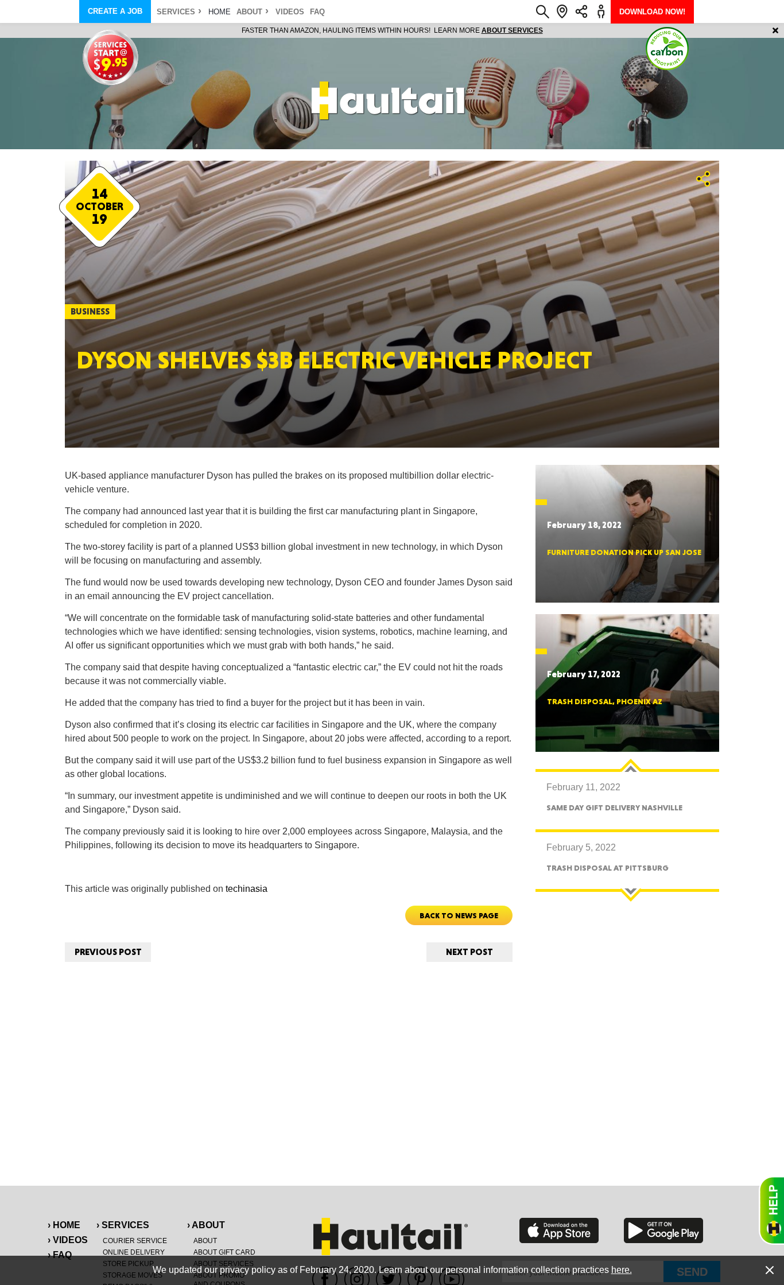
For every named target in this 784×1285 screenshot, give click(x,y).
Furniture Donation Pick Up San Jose (624, 552)
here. (621, 1270)
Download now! (652, 11)
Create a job (115, 11)
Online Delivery (134, 1252)
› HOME (64, 1225)
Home (219, 11)
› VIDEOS (68, 1240)
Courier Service (135, 1241)
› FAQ (60, 1255)
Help (771, 1210)
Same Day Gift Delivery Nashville (614, 807)
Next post (469, 951)
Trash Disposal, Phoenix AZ (604, 701)
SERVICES (176, 11)
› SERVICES (122, 1225)
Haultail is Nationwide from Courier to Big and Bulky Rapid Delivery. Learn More (392, 30)
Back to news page (459, 915)
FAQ (317, 11)
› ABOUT (206, 1225)
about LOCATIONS (550, 30)
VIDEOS (289, 11)
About (249, 11)
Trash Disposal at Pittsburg (607, 867)
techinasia (246, 889)
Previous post (108, 951)
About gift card (224, 1252)
